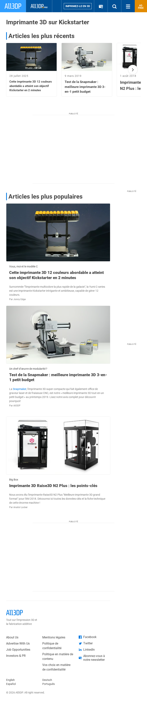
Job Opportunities (18, 649)
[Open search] (114, 6)
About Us (12, 637)
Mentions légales (53, 637)
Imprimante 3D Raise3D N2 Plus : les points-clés (53, 485)
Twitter (88, 643)
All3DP (16, 405)
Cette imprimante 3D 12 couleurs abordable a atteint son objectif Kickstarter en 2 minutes (56, 275)
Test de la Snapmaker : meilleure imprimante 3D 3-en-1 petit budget (58, 377)
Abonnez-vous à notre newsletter (94, 658)
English (10, 679)
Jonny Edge (19, 299)
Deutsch (47, 679)
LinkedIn (89, 649)
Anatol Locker (20, 507)
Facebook (89, 637)
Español (11, 683)
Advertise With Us (18, 643)
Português (48, 683)
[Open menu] (128, 6)
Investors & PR (16, 656)
